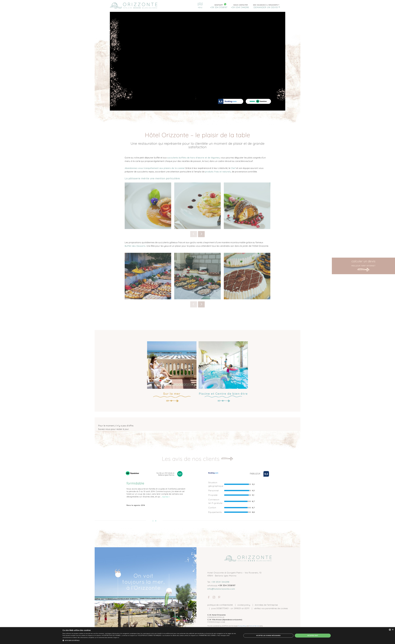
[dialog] (197, 635)
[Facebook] (208, 597)
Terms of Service (254, 626)
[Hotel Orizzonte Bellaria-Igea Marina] (139, 6)
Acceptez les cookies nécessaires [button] (268, 635)
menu (200, 7)
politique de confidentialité (220, 605)
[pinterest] (219, 597)
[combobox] (390, 630)
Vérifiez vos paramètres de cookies (271, 608)
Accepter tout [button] (312, 635)
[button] (266, 6)
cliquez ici (116, 637)
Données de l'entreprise (266, 605)
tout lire (166, 497)
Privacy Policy (242, 626)
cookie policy (243, 605)
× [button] (392, 629)
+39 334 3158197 (218, 7)
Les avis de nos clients (191, 458)
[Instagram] (214, 597)
